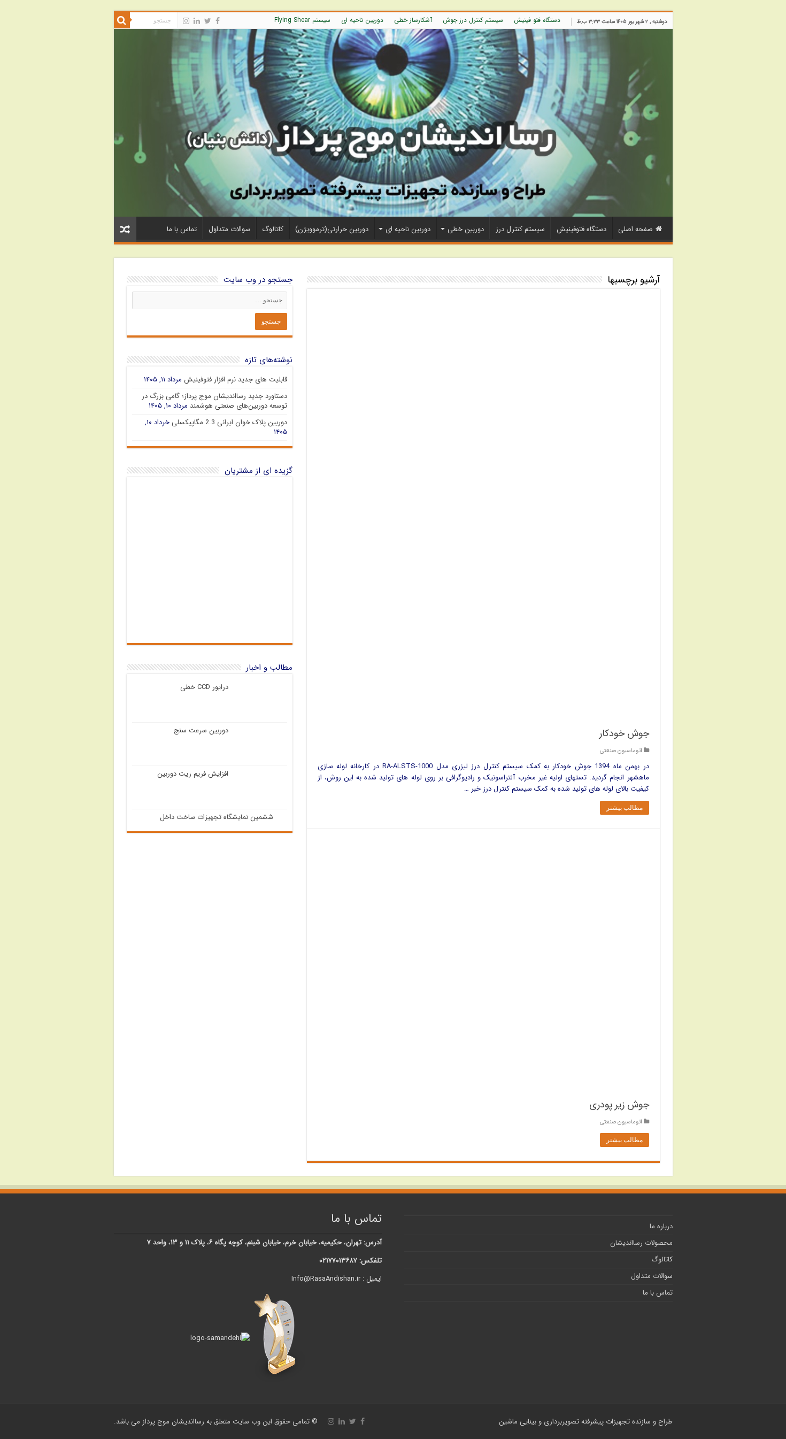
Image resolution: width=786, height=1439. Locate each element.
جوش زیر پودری (619, 1104)
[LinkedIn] (196, 20)
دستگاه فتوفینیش (581, 229)
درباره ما (661, 1226)
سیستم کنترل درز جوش (473, 20)
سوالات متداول (229, 229)
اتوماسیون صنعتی (621, 750)
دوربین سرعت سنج (201, 730)
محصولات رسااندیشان (641, 1243)
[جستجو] (122, 20)
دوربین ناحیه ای (362, 20)
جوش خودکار (624, 733)
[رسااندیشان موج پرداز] (393, 123)
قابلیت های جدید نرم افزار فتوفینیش (235, 379)
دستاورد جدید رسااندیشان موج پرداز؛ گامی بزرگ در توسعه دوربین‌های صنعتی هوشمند (214, 401)
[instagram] (186, 20)
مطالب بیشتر (624, 808)
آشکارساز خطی (413, 20)
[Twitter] (207, 20)
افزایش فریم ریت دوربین (192, 773)
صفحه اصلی (635, 229)
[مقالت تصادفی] (125, 229)
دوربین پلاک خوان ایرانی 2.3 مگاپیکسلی (229, 422)
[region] (209, 560)
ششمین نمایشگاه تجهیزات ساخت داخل (216, 817)
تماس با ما (182, 229)
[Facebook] (217, 20)
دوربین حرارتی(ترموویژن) (331, 229)
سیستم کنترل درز (520, 229)
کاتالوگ (272, 229)
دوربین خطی (466, 229)
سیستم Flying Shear (302, 20)
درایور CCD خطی (204, 687)
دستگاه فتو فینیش (537, 20)
